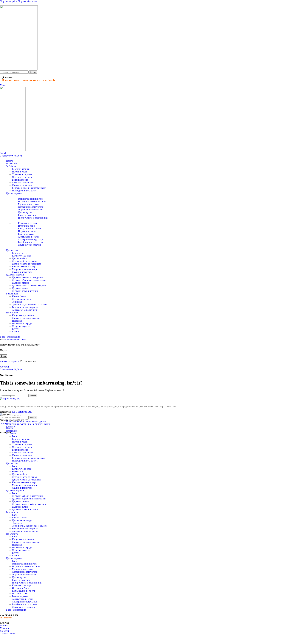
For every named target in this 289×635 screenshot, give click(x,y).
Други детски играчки (29, 245)
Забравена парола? (9, 361)
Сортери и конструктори (31, 207)
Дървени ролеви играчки (25, 291)
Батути (15, 329)
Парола (4, 350)
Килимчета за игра (27, 223)
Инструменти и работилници (33, 217)
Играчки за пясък (27, 231)
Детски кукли (25, 212)
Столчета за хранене (22, 177)
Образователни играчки (30, 209)
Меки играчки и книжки (30, 198)
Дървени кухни (20, 288)
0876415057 (6, 617)
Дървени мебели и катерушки (27, 277)
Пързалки (17, 320)
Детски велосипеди (22, 299)
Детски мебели (19, 258)
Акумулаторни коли (28, 236)
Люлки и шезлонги (22, 185)
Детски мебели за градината (26, 264)
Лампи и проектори (22, 272)
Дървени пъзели (20, 283)
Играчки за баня (26, 226)
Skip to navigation (9, 1)
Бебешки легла (19, 253)
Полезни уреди (20, 171)
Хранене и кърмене (22, 174)
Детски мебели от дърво (24, 261)
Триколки (17, 301)
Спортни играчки (21, 326)
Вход (3, 356)
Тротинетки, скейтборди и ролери (29, 304)
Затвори (4, 423)
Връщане (10, 426)
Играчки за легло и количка (32, 201)
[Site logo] (19, 69)
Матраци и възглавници (24, 269)
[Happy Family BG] (10, 398)
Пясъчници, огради (22, 323)
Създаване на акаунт (15, 339)
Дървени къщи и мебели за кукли (29, 285)
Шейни (16, 331)
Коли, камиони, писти (29, 228)
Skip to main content (27, 1)
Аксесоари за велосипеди (25, 310)
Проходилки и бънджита (24, 190)
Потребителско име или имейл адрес (20, 344)
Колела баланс (19, 296)
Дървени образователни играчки (29, 280)
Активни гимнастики (23, 182)
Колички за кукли (27, 215)
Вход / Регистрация (16, 609)
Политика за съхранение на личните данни (28, 424)
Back (14, 436)
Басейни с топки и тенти (31, 242)
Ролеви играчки (26, 234)
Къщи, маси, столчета (23, 315)
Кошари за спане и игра (24, 266)
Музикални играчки (28, 204)
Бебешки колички (21, 169)
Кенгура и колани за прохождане (29, 188)
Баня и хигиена (20, 179)
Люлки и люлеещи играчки (26, 318)
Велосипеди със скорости (25, 307)
